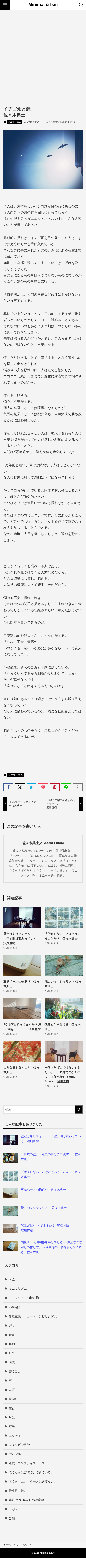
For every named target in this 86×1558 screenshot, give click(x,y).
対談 (12, 1417)
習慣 (12, 1325)
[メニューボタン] (5, 5)
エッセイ (15, 1435)
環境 (12, 1362)
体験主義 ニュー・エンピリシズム (33, 1316)
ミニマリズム (14, 122)
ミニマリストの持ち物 (24, 1298)
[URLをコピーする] (78, 787)
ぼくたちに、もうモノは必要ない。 (33, 1481)
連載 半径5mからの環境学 (26, 1500)
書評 (12, 1389)
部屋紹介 (15, 1307)
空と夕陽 (15, 1454)
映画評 (13, 1399)
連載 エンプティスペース (27, 1463)
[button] (8, 787)
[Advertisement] (43, 55)
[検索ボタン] (81, 5)
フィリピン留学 (19, 1444)
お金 (12, 1279)
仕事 (12, 1353)
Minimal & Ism (43, 5)
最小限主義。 (18, 1490)
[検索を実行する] (79, 1109)
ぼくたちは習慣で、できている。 (31, 1472)
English (13, 1509)
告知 (12, 1518)
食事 (12, 1334)
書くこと (15, 1371)
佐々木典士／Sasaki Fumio (43, 843)
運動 (12, 1344)
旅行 (12, 1408)
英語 (12, 1426)
